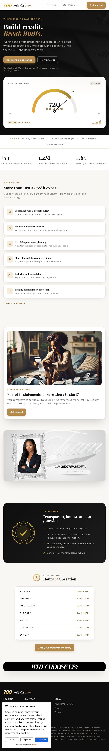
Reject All (27, 740)
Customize (12, 740)
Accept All (41, 740)
